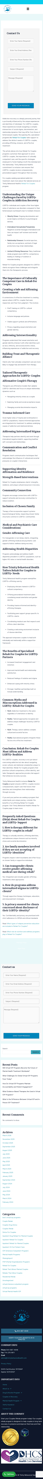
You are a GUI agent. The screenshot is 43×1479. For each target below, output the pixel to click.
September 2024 (9, 1180)
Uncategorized (8, 1280)
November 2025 (9, 1139)
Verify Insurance (8, 1405)
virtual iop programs (10, 1288)
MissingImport (8, 1258)
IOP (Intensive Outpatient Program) (15, 1251)
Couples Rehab (8, 1229)
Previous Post (21, 943)
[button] (28, 9)
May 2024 (6, 1195)
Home (5, 1385)
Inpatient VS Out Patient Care (14, 1247)
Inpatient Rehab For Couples (13, 1240)
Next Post (21, 948)
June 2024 (6, 1191)
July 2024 (6, 1187)
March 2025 (7, 1169)
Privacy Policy (6, 1364)
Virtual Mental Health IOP (12, 1291)
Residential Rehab (9, 1277)
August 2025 (7, 1150)
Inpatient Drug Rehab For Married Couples (18, 1236)
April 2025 (6, 1165)
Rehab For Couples (19, 138)
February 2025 (8, 1172)
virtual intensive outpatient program (15, 1284)
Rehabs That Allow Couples (12, 1273)
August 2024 (7, 1184)
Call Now (10, 1474)
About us (6, 1389)
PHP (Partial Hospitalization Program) (16, 1262)
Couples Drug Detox (10, 1225)
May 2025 (6, 1161)
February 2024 (8, 1202)
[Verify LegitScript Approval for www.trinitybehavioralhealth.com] (25, 1433)
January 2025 (7, 1176)
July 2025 (6, 1154)
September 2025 (9, 1147)
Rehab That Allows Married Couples (15, 1269)
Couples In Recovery (10, 1397)
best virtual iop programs (11, 1217)
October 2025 (8, 1143)
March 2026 (7, 1135)
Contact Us (7, 1409)
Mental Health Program (11, 1401)
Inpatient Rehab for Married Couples (16, 1243)
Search (5, 1049)
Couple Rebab (8, 1221)
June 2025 (6, 1158)
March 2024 (7, 1198)
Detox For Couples (9, 1232)
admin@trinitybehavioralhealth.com (14, 1358)
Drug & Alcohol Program (11, 1393)
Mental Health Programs (11, 1255)
